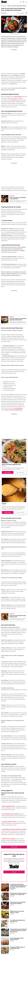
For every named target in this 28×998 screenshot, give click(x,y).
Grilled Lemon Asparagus (8, 838)
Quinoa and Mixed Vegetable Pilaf (11, 464)
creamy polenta (18, 408)
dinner (13, 84)
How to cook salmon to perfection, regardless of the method (18, 319)
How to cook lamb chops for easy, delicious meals (17, 616)
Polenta (4, 503)
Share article (14, 847)
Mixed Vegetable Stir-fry (8, 806)
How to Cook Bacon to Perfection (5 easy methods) (17, 198)
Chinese (17, 75)
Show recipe (8, 472)
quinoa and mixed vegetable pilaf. (14, 410)
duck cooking (17, 96)
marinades (17, 249)
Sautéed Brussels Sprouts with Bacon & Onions (14, 829)
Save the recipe (20, 472)
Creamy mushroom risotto (9, 821)
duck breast (15, 100)
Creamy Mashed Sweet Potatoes (10, 814)
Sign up (14, 872)
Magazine (3, 5)
